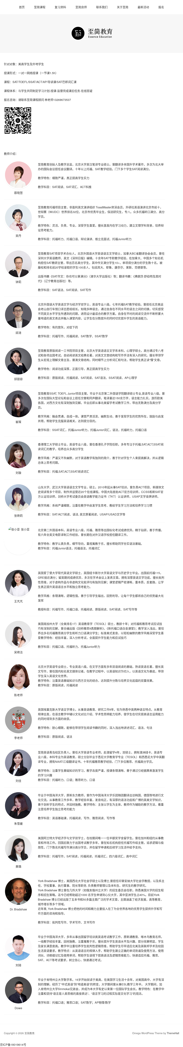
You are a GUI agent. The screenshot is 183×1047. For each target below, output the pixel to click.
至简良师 (81, 7)
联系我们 (102, 7)
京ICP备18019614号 (13, 1045)
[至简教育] (91, 37)
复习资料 (60, 7)
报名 (161, 7)
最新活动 (143, 7)
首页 (22, 7)
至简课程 (39, 7)
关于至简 (122, 7)
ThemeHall (173, 1033)
